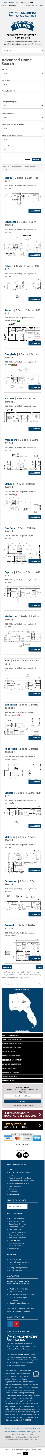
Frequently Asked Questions (19, 1262)
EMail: (12, 1292)
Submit (22, 1101)
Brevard (9, 925)
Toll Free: (13, 1289)
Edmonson (10, 704)
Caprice (8, 572)
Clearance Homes (9, 1052)
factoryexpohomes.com (11, 975)
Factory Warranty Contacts (18, 1268)
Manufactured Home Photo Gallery (21, 1181)
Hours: (12, 1295)
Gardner (9, 398)
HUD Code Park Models (11, 1035)
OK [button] (25, 1453)
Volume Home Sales (10, 1076)
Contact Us (13, 1189)
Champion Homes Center (11, 2)
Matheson (10, 616)
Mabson (9, 484)
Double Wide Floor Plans (12, 1044)
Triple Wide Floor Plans (11, 1048)
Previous (7, 967)
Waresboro (10, 439)
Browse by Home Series (11, 1056)
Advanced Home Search (11, 1064)
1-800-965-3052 (22, 37)
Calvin (8, 266)
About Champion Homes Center (20, 1178)
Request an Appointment (12, 1060)
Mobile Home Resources (17, 1265)
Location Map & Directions (19, 1303)
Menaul (8, 793)
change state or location (35, 5)
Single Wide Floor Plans (12, 1039)
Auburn (8, 310)
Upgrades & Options (10, 1072)
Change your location (22, 1311)
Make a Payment (14, 1194)
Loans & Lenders (15, 1259)
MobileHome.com (15, 1270)
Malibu (8, 177)
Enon (7, 660)
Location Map (13, 1192)
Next (40, 967)
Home (11, 1170)
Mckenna (9, 837)
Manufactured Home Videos (19, 1183)
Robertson (10, 748)
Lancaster (10, 222)
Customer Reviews (15, 1186)
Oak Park (9, 528)
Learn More (35, 211)
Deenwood (10, 881)
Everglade (10, 354)
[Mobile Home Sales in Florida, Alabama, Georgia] (22, 1028)
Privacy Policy (10, 1429)
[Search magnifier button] (40, 984)
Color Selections (9, 1068)
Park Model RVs (8, 1080)
